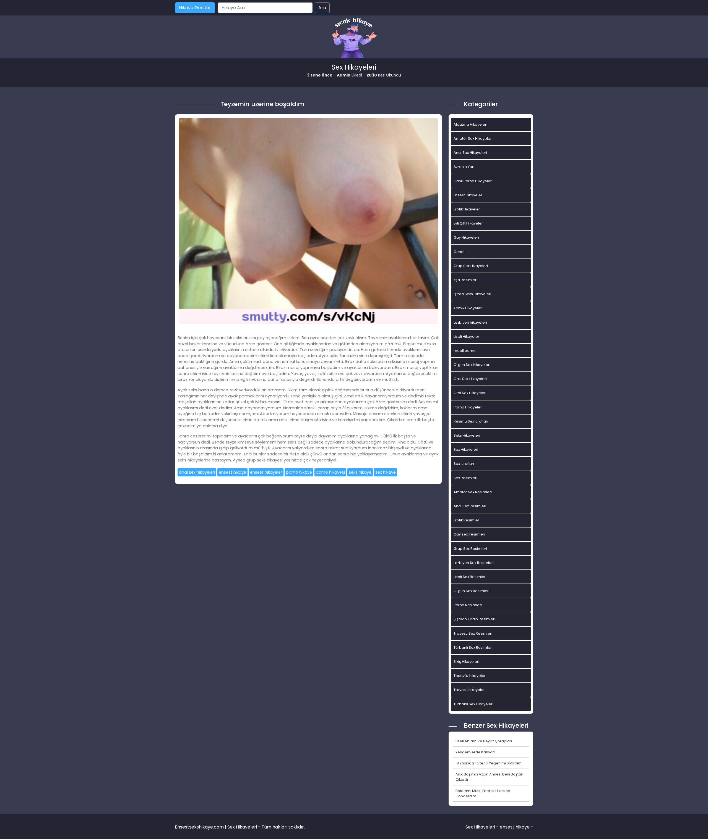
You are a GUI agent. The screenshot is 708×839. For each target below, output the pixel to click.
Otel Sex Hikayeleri (470, 393)
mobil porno (465, 350)
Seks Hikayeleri (467, 435)
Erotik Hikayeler (467, 209)
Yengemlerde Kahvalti (475, 752)
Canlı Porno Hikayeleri (473, 181)
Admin (343, 75)
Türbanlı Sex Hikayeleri (473, 704)
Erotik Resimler (466, 520)
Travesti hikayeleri (470, 689)
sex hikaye (385, 472)
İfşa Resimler (465, 280)
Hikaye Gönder (195, 7)
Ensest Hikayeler (468, 195)
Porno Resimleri (468, 605)
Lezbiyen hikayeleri (470, 322)
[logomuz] (354, 38)
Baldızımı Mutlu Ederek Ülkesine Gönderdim (482, 793)
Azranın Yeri (464, 166)
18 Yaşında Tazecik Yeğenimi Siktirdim (488, 763)
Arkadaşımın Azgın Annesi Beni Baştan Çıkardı (489, 777)
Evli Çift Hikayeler (468, 223)
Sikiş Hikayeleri (466, 661)
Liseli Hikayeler (466, 336)
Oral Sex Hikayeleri (470, 378)
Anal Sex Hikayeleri (470, 152)
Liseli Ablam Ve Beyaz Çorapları (483, 741)
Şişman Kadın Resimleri (474, 619)
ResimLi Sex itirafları (471, 421)
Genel (459, 251)
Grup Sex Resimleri (470, 548)
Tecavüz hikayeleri (470, 675)
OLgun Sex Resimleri (472, 591)
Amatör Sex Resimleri (473, 492)
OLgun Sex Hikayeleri (472, 364)
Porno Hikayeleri (468, 407)
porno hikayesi (330, 472)
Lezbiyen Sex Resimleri (474, 562)
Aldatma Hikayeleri (470, 124)
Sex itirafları (464, 463)
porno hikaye (299, 472)
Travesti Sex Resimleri (473, 633)
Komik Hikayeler (468, 308)
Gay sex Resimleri (469, 534)
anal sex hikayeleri (197, 472)
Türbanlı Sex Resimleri (473, 647)
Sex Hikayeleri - (482, 827)
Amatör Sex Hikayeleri (473, 138)
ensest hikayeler (266, 472)
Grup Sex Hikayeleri (471, 265)
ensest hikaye (232, 472)
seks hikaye (360, 472)
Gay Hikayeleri (466, 237)
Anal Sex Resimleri (470, 506)
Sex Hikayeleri (466, 449)
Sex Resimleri (465, 478)
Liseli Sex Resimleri (470, 576)
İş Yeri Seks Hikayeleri (472, 294)
